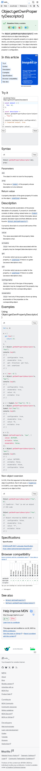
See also (5, 82)
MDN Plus (5, 691)
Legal (3, 759)
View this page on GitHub (11, 634)
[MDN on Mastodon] (13, 667)
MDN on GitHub (7, 717)
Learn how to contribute (11, 622)
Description (6, 69)
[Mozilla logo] (8, 751)
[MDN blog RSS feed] (16, 667)
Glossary (5, 740)
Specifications (7, 76)
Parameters (8, 168)
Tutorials (5, 737)
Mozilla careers (7, 684)
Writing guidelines (7, 710)
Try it (4, 63)
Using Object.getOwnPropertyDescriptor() (20, 314)
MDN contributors (9, 631)
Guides (4, 733)
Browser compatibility (9, 79)
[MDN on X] (9, 667)
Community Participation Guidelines (21, 759)
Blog (3, 680)
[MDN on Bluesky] (6, 667)
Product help (6, 694)
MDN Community (7, 703)
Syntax (4, 66)
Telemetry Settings (27, 755)
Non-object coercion (12, 475)
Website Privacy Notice (10, 755)
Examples (5, 73)
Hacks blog (5, 744)
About (4, 677)
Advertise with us (7, 687)
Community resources (9, 707)
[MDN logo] (5, 658)
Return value (8, 191)
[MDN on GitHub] (3, 667)
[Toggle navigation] (37, 2)
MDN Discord (6, 714)
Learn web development (10, 730)
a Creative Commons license (15, 767)
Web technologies (8, 727)
